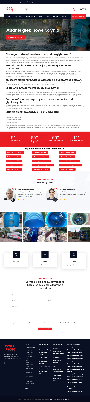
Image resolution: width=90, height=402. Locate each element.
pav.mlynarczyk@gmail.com (36, 2)
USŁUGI (40, 16)
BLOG (26, 388)
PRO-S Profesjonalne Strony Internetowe (61, 399)
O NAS (8, 16)
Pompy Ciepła (29, 350)
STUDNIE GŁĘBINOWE (18, 16)
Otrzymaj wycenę (78, 16)
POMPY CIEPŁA (29, 16)
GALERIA (48, 16)
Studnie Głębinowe (31, 347)
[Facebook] (5, 363)
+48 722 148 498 (81, 10)
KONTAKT (64, 16)
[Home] (10, 348)
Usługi (27, 360)
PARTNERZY (56, 16)
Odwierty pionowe (30, 379)
